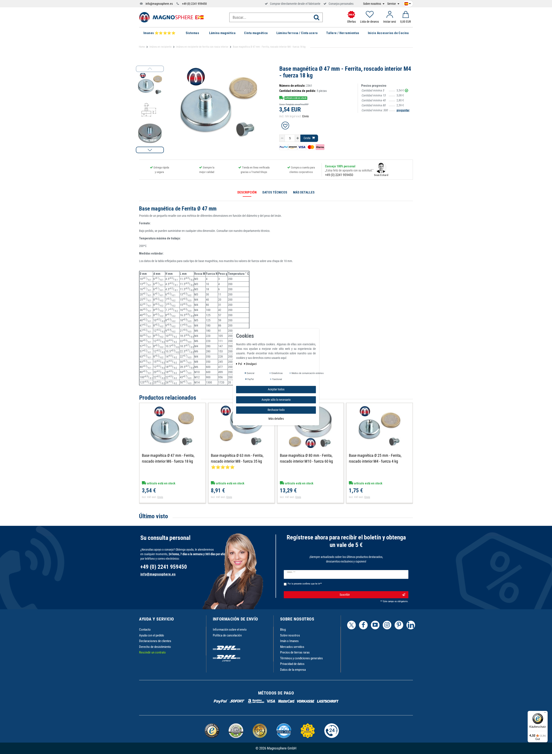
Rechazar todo (276, 410)
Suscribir (345, 594)
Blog (283, 629)
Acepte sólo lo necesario (276, 399)
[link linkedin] (410, 625)
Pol (240, 364)
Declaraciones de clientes (155, 641)
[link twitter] (351, 625)
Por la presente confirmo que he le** (305, 583)
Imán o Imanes (289, 641)
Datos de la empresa (293, 670)
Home (142, 46)
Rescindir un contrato (152, 652)
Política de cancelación (227, 635)
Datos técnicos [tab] (274, 192)
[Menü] (545, 713)
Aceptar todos (276, 389)
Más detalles (276, 418)
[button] (150, 150)
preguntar (403, 110)
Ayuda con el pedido (151, 635)
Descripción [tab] (247, 192)
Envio (305, 116)
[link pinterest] (399, 625)
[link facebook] (363, 625)
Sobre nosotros (372, 3)
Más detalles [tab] (304, 192)
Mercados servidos (292, 647)
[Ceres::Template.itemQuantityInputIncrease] (297, 138)
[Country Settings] (407, 3)
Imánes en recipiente (160, 46)
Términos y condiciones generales (301, 658)
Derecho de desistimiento (155, 647)
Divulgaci (251, 364)
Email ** (291, 572)
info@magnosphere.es (159, 3)
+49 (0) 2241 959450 (194, 3)
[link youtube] (375, 625)
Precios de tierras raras (295, 652)
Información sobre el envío (230, 629)
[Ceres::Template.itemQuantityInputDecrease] (282, 138)
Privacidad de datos (292, 664)
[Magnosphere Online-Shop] (171, 17)
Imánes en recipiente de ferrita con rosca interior (202, 46)
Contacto (145, 629)
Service (392, 3)
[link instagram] (387, 625)
